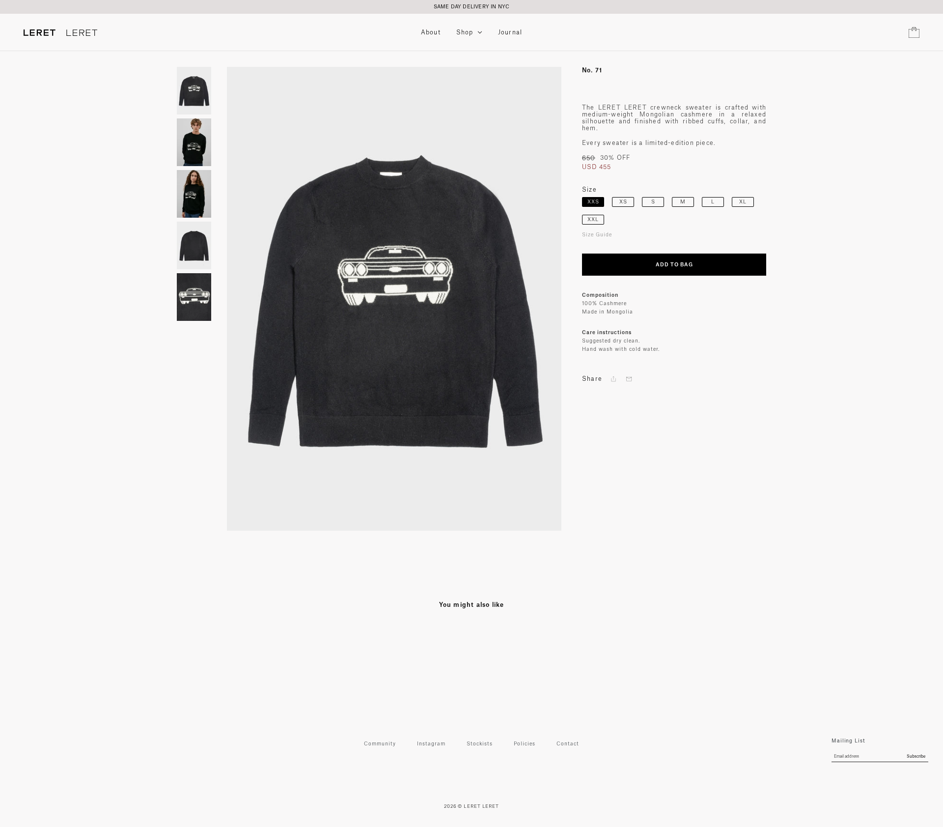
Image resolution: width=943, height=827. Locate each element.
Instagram (431, 743)
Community (380, 743)
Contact (567, 743)
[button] (613, 379)
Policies (524, 743)
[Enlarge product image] (394, 299)
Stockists (480, 743)
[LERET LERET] (60, 32)
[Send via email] (629, 379)
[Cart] (914, 32)
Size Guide (597, 234)
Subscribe (916, 757)
